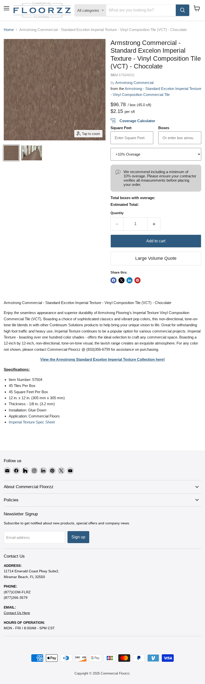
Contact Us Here (17, 613)
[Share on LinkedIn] (129, 280)
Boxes (163, 128)
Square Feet (121, 128)
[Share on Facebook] (113, 280)
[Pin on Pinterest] (137, 280)
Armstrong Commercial (134, 82)
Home (9, 29)
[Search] (182, 10)
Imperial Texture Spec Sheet (32, 422)
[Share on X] (121, 280)
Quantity (117, 213)
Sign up (78, 537)
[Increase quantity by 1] (154, 223)
